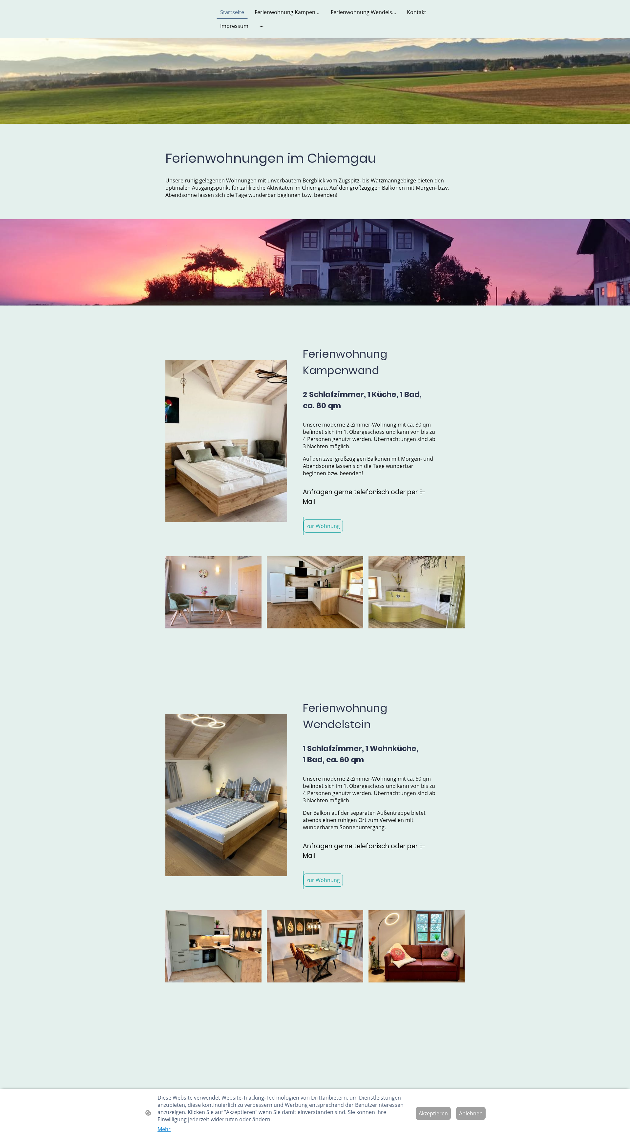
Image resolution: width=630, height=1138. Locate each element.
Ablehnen (471, 1113)
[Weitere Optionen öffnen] (261, 26)
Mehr (164, 1129)
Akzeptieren (433, 1113)
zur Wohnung (323, 526)
